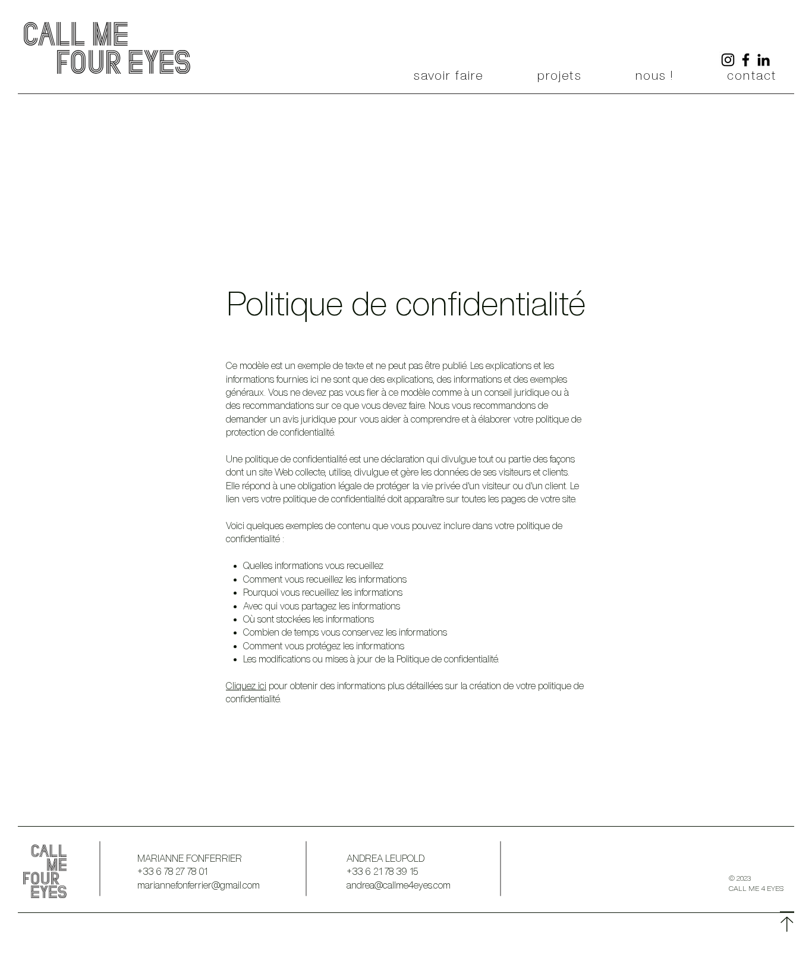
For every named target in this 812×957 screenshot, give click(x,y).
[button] (449, 76)
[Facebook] (745, 59)
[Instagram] (728, 59)
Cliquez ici (246, 685)
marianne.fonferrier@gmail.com (198, 885)
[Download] (787, 922)
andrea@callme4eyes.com (399, 885)
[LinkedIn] (763, 59)
